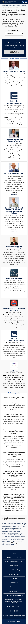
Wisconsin (22, 543)
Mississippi (10, 533)
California (4, 525)
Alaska (9, 523)
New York (4, 538)
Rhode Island (12, 539)
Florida (14, 526)
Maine (9, 531)
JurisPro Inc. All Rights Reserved (16, 615)
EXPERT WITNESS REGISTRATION (14, 52)
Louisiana (9, 530)
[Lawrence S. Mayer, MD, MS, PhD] (14, 65)
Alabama (13, 523)
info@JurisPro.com (13, 607)
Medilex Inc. (14, 371)
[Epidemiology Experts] (14, 97)
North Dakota (10, 534)
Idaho (6, 528)
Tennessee (12, 541)
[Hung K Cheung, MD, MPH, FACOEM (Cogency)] (14, 133)
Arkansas (19, 523)
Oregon (18, 538)
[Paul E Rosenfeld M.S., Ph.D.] (14, 167)
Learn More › (14, 88)
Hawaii (23, 526)
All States (4, 523)
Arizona (24, 523)
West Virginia (5, 544)
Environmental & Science (19, 5)
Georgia (19, 526)
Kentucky (4, 530)
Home (3, 5)
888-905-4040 (14, 611)
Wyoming (11, 544)
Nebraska (16, 534)
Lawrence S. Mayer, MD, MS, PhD (14, 71)
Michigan (13, 531)
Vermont (8, 543)
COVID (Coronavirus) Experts (14, 341)
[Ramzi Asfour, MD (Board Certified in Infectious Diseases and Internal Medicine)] (14, 202)
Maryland (4, 531)
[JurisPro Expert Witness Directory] (11, 2)
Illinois (10, 528)
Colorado (9, 525)
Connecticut (16, 525)
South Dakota (5, 541)
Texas (16, 541)
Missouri (4, 533)
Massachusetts (16, 530)
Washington (9, 5)
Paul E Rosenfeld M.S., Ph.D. (14, 174)
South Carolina (20, 539)
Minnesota (19, 531)
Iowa (3, 528)
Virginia (4, 543)
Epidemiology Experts (14, 103)
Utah (20, 541)
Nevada (23, 536)
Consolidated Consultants (14, 278)
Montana (15, 533)
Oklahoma (13, 538)
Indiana (14, 528)
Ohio (8, 538)
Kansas (19, 528)
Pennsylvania (5, 539)
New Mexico (17, 536)
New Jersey (11, 536)
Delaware (9, 526)
